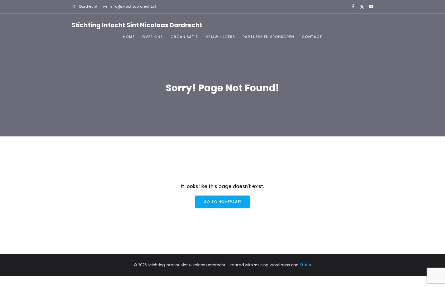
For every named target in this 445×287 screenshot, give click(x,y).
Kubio (305, 264)
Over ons (152, 36)
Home (128, 36)
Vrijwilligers (220, 36)
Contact (312, 36)
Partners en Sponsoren (268, 36)
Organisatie (184, 36)
